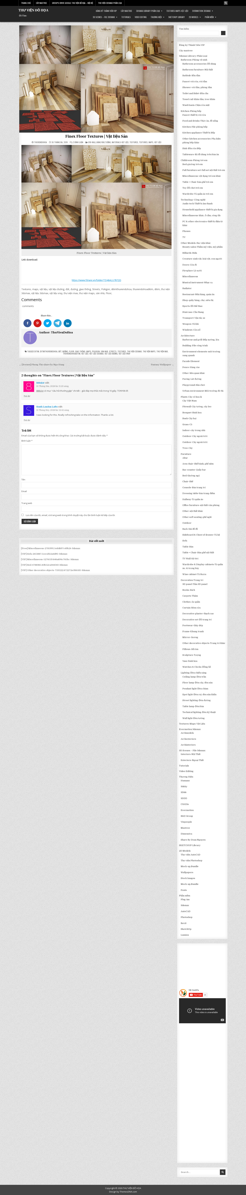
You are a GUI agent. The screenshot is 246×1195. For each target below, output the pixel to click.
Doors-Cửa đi (189, 265)
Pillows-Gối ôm (190, 649)
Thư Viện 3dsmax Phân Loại (110, 3)
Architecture (188, 335)
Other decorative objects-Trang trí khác (203, 643)
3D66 (183, 792)
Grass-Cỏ (187, 424)
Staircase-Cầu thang (193, 312)
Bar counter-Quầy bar (194, 470)
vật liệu (84, 353)
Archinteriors (188, 745)
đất (59, 351)
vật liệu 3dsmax (96, 353)
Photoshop (186, 917)
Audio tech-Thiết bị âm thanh (197, 203)
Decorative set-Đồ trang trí (197, 619)
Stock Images (188, 878)
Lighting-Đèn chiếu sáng (194, 672)
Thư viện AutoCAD (190, 854)
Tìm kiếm (184, 29)
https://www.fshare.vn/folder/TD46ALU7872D (96, 280)
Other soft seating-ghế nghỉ (197, 517)
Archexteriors (188, 739)
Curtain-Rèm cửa (191, 607)
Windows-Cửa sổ (191, 330)
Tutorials (126, 17)
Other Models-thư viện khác (196, 243)
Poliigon (96, 351)
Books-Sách (188, 590)
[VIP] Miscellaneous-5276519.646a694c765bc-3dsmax (50, 559)
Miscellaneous (190, 276)
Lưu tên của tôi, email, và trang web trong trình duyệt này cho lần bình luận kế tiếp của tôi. (70, 515)
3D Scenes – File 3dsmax (104, 17)
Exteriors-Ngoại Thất (192, 760)
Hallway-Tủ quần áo (192, 499)
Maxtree (185, 828)
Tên (23, 479)
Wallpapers (187, 872)
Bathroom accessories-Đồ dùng (199, 64)
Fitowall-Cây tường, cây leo (196, 406)
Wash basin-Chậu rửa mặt (196, 105)
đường (65, 351)
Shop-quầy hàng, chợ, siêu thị (197, 300)
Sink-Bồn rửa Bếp (191, 148)
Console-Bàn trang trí (194, 487)
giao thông (80, 351)
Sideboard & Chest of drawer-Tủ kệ (201, 535)
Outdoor (186, 523)
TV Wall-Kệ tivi (190, 558)
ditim (36, 351)
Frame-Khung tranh (193, 631)
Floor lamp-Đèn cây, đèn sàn (197, 682)
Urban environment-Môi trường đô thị (202, 391)
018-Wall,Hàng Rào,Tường (99, 142)
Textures (134, 142)
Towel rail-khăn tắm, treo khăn (198, 99)
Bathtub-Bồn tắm (191, 75)
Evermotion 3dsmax (201, 11)
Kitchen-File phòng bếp (195, 127)
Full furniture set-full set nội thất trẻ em (203, 170)
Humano (185, 780)
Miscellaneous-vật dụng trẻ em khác (201, 176)
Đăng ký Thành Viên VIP (106, 11)
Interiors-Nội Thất (190, 754)
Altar (185, 458)
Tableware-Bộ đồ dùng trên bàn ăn (200, 154)
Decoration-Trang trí (192, 580)
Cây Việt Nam (189, 400)
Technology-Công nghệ (193, 199)
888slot (40, 383)
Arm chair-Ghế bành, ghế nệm (198, 463)
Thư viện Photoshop (191, 860)
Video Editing (141, 17)
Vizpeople (186, 822)
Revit (183, 923)
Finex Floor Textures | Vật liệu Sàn (96, 136)
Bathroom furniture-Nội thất (197, 69)
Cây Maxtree (41, 3)
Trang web (26, 503)
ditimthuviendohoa (48, 351)
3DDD (184, 798)
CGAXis (185, 804)
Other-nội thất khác (192, 511)
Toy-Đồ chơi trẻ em (192, 188)
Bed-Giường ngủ (191, 475)
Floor (71, 351)
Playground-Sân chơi (193, 385)
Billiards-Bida (189, 253)
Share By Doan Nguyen (193, 840)
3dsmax (185, 905)
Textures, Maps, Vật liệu (150, 142)
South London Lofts (47, 406)
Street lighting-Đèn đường (196, 700)
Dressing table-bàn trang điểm (198, 493)
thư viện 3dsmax (134, 351)
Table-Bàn (187, 546)
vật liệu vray (124, 353)
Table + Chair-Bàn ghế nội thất (198, 552)
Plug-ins (185, 899)
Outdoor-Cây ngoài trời (194, 436)
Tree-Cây (187, 448)
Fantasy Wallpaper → (162, 364)
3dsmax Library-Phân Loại (148, 11)
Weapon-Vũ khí (190, 324)
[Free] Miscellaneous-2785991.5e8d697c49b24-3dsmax (50, 548)
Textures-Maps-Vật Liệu (177, 11)
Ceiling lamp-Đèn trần (194, 677)
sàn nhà (104, 351)
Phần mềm (209, 17)
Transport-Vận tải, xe (193, 318)
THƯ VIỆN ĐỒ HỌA (33, 10)
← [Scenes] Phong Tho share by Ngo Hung (41, 364)
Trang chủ (26, 3)
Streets (112, 351)
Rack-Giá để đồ (190, 529)
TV (183, 237)
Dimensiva (186, 834)
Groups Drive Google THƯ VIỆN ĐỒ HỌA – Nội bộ (72, 3)
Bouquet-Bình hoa (191, 412)
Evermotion (187, 810)
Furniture (186, 454)
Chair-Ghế (187, 481)
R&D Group (187, 816)
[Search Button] (226, 3)
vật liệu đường (111, 353)
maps (88, 351)
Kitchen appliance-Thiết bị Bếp (198, 132)
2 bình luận (78, 142)
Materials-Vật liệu (120, 142)
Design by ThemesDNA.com (123, 1191)
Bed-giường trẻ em (192, 164)
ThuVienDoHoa (40, 142)
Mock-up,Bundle (189, 866)
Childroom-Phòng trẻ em (194, 160)
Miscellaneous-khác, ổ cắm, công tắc (201, 215)
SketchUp (186, 929)
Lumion (185, 935)
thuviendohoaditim (71, 353)
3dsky (184, 786)
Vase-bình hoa (189, 661)
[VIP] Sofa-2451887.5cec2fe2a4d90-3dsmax (44, 554)
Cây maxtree (126, 11)
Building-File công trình (195, 345)
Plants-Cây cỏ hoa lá (191, 397)
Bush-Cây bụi (189, 418)
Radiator (187, 288)
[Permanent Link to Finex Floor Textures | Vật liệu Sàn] (96, 79)
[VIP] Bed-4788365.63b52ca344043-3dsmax (44, 565)
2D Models (193, 17)
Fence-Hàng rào (191, 367)
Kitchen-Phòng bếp (191, 111)
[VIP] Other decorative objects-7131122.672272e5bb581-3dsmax (55, 570)
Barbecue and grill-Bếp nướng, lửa (200, 339)
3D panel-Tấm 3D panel (194, 584)
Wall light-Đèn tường (193, 718)
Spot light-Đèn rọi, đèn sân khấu (199, 694)
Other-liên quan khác (193, 373)
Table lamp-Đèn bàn (193, 706)
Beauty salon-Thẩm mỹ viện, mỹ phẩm (202, 247)
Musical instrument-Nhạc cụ (197, 282)
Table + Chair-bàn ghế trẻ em (197, 182)
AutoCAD (185, 911)
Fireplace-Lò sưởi (192, 270)
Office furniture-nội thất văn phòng (201, 505)
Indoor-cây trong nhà (193, 430)
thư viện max (162, 351)
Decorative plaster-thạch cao (198, 613)
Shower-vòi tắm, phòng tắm (197, 87)
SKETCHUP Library (176, 17)
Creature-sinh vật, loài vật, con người (202, 258)
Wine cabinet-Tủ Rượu (194, 574)
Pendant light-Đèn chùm (195, 688)
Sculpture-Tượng (191, 655)
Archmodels (187, 733)
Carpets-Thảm (190, 596)
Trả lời (26, 396)
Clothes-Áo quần (191, 602)
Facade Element (190, 361)
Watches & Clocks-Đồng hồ (196, 667)
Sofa (184, 540)
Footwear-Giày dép (192, 625)
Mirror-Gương (190, 637)
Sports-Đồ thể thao (192, 306)
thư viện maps (149, 351)
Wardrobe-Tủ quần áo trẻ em (197, 194)
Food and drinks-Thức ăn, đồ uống (200, 121)
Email (24, 491)
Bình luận (26, 440)
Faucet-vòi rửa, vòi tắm (194, 81)
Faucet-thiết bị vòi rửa (194, 115)
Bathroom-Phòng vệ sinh (194, 60)
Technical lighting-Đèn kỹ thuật (199, 712)
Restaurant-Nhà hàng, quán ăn (198, 294)
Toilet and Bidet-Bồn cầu (195, 93)
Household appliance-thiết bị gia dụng (202, 209)
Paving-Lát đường (191, 379)
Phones (186, 231)
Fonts (184, 890)
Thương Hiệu (156, 17)
